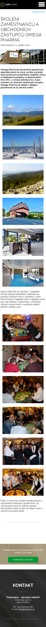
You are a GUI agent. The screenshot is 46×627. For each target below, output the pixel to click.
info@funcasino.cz (26, 609)
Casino (11, 4)
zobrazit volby (38, 11)
